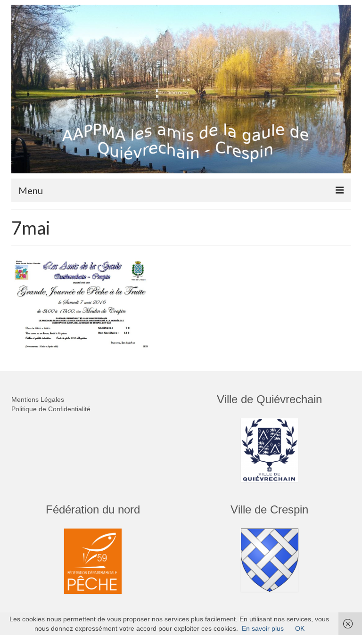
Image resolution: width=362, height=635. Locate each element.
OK (299, 628)
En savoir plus (263, 628)
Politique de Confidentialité (50, 409)
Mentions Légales (37, 399)
